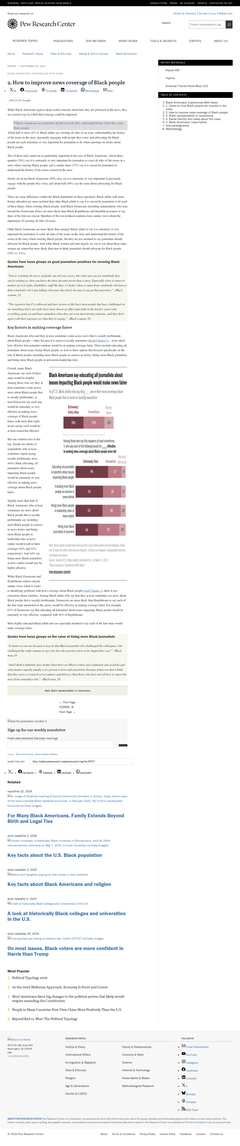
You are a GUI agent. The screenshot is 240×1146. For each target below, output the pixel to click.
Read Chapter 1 (98, 340)
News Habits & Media (46, 754)
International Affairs (77, 1054)
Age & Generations (77, 1086)
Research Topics (25, 41)
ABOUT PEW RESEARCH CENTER (25, 1118)
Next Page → (67, 712)
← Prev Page (67, 702)
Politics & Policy (75, 1047)
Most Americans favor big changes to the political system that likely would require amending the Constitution (68, 998)
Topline (170, 78)
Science (127, 1062)
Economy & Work (133, 1054)
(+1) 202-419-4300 (18, 1056)
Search (166, 23)
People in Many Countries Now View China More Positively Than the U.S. (67, 1009)
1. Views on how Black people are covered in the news (196, 107)
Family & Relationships (136, 1047)
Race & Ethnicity (75, 1070)
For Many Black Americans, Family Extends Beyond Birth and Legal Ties (66, 818)
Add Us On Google (19, 100)
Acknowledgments (177, 125)
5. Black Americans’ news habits (186, 122)
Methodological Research (138, 1086)
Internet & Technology (136, 1070)
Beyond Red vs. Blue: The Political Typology (44, 1019)
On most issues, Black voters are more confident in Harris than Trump (65, 951)
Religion (70, 1078)
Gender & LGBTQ (76, 1093)
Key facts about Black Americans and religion (59, 884)
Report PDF (173, 70)
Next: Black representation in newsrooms (67, 690)
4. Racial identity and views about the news (193, 119)
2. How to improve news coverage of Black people (197, 112)
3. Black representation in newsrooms (189, 115)
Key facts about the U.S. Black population (55, 855)
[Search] (229, 24)
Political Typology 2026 (29, 978)
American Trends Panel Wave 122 (187, 86)
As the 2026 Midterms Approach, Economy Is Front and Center (60, 987)
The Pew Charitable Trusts (198, 1122)
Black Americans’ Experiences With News (35, 73)
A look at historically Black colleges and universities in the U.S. (67, 916)
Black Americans (24, 754)
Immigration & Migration (80, 1062)
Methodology (174, 129)
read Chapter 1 (93, 590)
